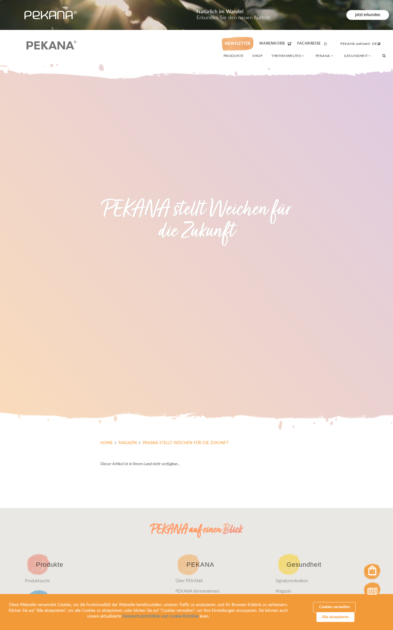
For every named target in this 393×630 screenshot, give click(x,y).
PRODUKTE (234, 56)
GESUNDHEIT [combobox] (356, 56)
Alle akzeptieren (335, 617)
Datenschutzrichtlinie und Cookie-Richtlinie (160, 616)
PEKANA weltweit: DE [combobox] (358, 43)
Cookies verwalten (334, 607)
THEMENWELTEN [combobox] (286, 56)
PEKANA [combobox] (323, 56)
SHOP (257, 56)
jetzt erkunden (367, 15)
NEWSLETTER (238, 44)
